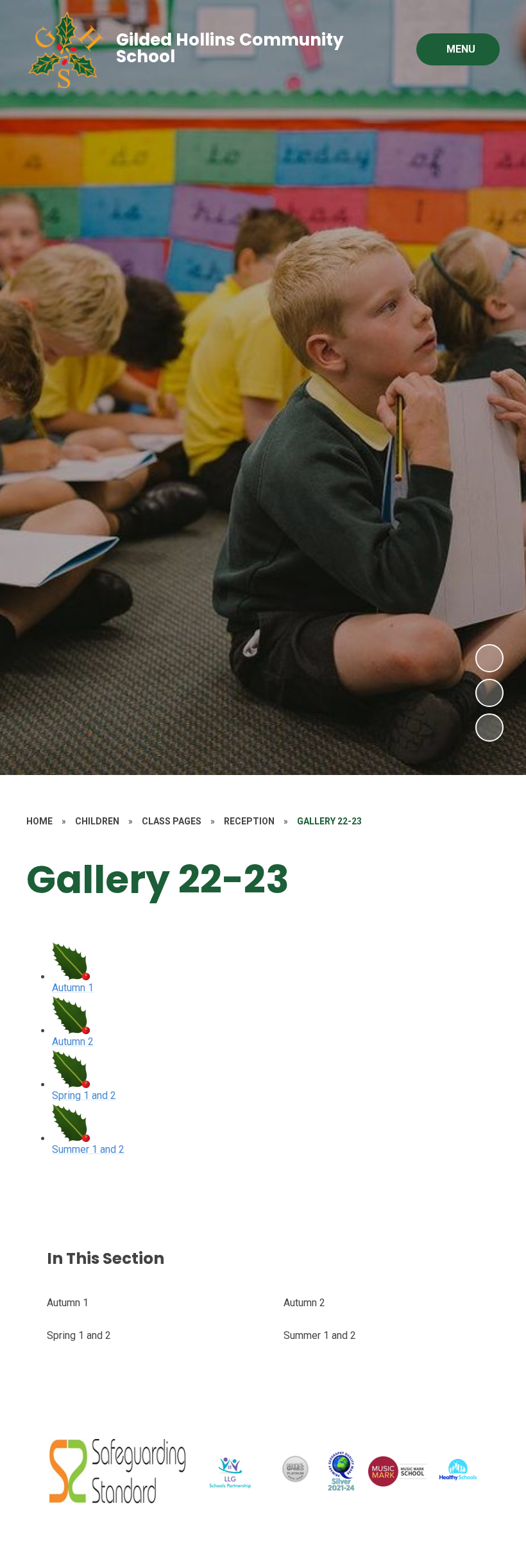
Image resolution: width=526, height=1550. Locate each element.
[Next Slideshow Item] (489, 658)
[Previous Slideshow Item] (489, 693)
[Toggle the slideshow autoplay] (489, 727)
